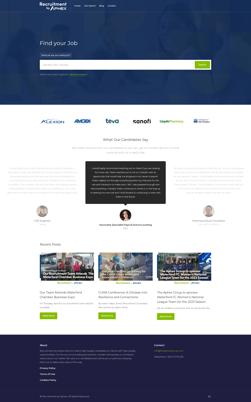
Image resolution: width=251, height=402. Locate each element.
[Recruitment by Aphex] (53, 8)
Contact (111, 6)
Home (77, 6)
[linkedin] (209, 396)
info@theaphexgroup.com (168, 350)
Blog (101, 6)
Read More (48, 315)
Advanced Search (78, 74)
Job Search (90, 6)
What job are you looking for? (55, 55)
